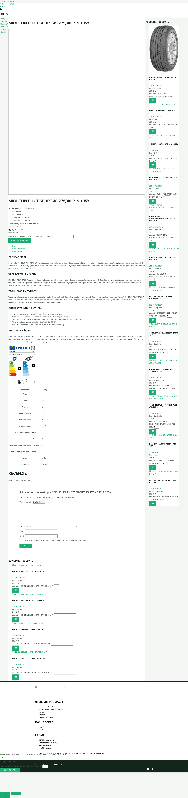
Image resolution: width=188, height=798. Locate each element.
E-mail (22, 536)
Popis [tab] (14, 246)
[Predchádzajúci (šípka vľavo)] (2, 796)
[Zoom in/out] (2, 793)
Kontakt (41, 712)
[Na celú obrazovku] (7, 793)
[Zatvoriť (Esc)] (18, 793)
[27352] (152, 503)
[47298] (15, 619)
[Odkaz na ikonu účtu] (1, 9)
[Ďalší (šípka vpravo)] (7, 796)
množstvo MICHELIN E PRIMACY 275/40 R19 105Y (31, 644)
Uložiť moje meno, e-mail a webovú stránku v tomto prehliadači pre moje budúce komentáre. (55, 541)
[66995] (152, 100)
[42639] (152, 467)
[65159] (152, 431)
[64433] (152, 283)
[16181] (15, 590)
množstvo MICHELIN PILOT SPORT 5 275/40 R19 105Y (32, 673)
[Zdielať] (13, 793)
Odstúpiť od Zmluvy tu (46, 717)
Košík (41, 730)
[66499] (152, 165)
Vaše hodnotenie (26, 502)
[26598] (15, 677)
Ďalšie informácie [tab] (18, 249)
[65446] (152, 245)
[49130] (15, 648)
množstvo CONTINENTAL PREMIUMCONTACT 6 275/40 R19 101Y (162, 424)
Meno (22, 531)
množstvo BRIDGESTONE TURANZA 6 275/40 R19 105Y (21, 766)
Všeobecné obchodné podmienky (50, 707)
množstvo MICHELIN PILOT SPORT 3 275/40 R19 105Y (32, 615)
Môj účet (42, 727)
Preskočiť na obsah (7, 1)
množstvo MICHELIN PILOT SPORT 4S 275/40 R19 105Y (29, 236)
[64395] (152, 320)
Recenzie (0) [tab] (17, 251)
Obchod (42, 715)
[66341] (152, 201)
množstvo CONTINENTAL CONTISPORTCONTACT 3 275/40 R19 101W (163, 238)
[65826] (152, 392)
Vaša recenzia (25, 526)
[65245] (152, 356)
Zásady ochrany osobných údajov (51, 709)
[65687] (152, 131)
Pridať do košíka (9, 770)
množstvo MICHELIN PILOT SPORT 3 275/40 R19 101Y (32, 586)
